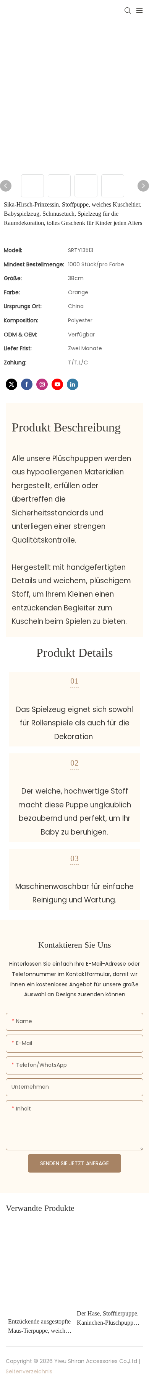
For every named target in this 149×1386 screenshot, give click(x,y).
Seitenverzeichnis (29, 1371)
